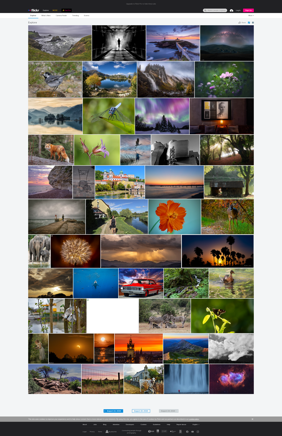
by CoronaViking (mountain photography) (94, 96)
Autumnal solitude (144, 94)
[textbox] (217, 10)
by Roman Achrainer (101, 197)
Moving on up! (79, 295)
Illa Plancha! (151, 57)
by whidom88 (124, 163)
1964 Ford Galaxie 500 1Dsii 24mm (132, 295)
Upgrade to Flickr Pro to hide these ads (141, 4)
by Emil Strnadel (168, 362)
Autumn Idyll (87, 94)
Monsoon (105, 264)
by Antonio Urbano (187, 266)
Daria (31, 360)
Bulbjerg (32, 195)
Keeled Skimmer (89, 131)
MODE (55, 10)
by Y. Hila (167, 296)
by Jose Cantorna (169, 392)
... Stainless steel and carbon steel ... (165, 162)
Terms (100, 432)
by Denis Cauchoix (210, 197)
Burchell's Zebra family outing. (150, 330)
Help (168, 424)
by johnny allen (33, 392)
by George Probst (78, 296)
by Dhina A (199, 96)
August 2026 (33, 390)
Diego (31, 231)
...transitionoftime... (100, 57)
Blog (104, 424)
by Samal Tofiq (205, 59)
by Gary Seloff (105, 266)
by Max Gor (77, 197)
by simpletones (119, 362)
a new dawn (150, 195)
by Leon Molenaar (144, 331)
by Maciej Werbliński (32, 362)
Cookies (144, 424)
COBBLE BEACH (35, 57)
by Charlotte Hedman (215, 296)
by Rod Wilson (123, 296)
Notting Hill (78, 195)
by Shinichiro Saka (34, 132)
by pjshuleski (32, 59)
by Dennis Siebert (214, 392)
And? (193, 330)
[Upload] (231, 10)
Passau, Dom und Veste (104, 195)
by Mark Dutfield (88, 132)
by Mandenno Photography (33, 266)
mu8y (211, 360)
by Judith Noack (150, 197)
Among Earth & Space (209, 57)
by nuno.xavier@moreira (58, 266)
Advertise (116, 424)
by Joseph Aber (206, 232)
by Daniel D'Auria (92, 331)
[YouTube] (192, 431)
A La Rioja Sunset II (89, 390)
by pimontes (32, 232)
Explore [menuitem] (46, 10)
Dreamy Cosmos (201, 94)
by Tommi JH (98, 362)
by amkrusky (139, 132)
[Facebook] (187, 431)
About (85, 424)
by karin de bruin (151, 59)
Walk (88, 231)
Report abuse (181, 424)
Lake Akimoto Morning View (39, 131)
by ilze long (195, 331)
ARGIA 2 (204, 162)
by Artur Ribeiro (194, 132)
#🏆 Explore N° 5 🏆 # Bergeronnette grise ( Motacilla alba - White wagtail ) (49, 94)
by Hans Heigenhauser (56, 362)
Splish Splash (214, 295)
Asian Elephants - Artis (33, 264)
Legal (84, 432)
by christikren (155, 163)
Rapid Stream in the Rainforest (176, 295)
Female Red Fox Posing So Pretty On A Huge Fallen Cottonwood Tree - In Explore (45, 162)
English (195, 424)
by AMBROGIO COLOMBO (82, 163)
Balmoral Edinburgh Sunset (125, 360)
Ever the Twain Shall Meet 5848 (99, 330)
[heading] (33, 10)
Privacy (92, 432)
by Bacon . (127, 392)
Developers (130, 424)
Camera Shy (206, 231)
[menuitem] (67, 10)
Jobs (95, 424)
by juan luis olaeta (206, 163)
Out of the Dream (35, 330)
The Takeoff (125, 162)
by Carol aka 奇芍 (154, 232)
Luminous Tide (98, 360)
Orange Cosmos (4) (156, 231)
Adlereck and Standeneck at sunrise (177, 360)
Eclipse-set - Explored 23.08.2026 (61, 360)
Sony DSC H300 (130, 390)
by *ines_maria (97, 59)
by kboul (31, 197)
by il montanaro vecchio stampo (218, 362)
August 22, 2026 (114, 411)
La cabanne (209, 195)
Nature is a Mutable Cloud (38, 295)
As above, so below (197, 131)
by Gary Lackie (33, 163)
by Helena (89, 232)
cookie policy (194, 419)
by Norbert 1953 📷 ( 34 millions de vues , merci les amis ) (44, 96)
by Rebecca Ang (87, 392)
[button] (82, 59)
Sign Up (248, 10)
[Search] (205, 10)
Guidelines (156, 424)
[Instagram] (198, 431)
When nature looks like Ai (145, 131)
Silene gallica (79, 162)
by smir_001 (32, 296)
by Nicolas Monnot (143, 96)
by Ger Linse (32, 331)
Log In (238, 10)
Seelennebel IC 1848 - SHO (220, 390)
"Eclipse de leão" (57, 264)
